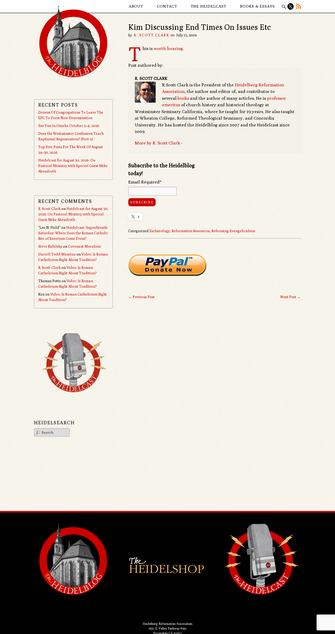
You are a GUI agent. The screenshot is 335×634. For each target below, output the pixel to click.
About (136, 6)
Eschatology (159, 231)
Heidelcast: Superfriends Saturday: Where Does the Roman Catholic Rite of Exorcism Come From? (73, 233)
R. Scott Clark (151, 35)
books (183, 98)
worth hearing (168, 48)
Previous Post (141, 297)
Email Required (144, 182)
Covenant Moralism (84, 246)
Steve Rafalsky (50, 246)
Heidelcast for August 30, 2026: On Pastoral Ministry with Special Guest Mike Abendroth (73, 165)
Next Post (290, 297)
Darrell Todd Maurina (57, 254)
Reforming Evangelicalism (233, 231)
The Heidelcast (209, 6)
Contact (167, 6)
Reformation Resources (191, 231)
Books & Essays (257, 6)
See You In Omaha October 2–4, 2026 (68, 126)
